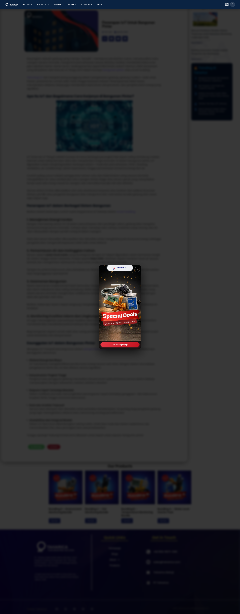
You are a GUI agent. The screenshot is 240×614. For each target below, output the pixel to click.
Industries (85, 4)
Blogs (99, 4)
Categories (42, 4)
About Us (26, 4)
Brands (57, 4)
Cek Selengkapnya (120, 345)
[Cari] (232, 4)
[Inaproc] (227, 4)
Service (71, 4)
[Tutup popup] (137, 269)
